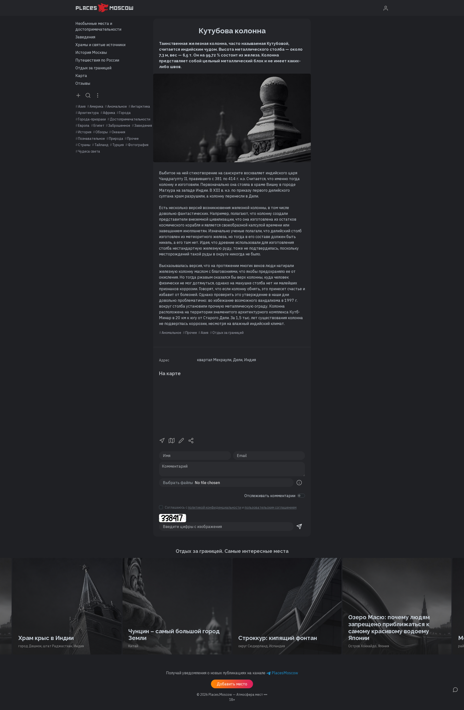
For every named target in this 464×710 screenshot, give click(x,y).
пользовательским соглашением (271, 507)
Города (125, 113)
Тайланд (101, 145)
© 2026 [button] (232, 694)
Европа (83, 125)
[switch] (301, 496)
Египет (99, 125)
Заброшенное (119, 125)
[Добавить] (78, 95)
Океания (118, 132)
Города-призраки (92, 119)
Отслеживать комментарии (269, 495)
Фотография (138, 145)
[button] (162, 440)
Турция (118, 145)
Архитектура (88, 113)
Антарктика (140, 106)
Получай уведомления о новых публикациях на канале (232, 672)
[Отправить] (299, 526)
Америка (96, 106)
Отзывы (82, 83)
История (84, 132)
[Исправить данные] (181, 440)
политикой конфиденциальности (214, 507)
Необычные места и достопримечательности (98, 26)
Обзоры (101, 132)
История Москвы (91, 52)
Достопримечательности (130, 119)
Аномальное (117, 106)
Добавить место (232, 684)
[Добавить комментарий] (455, 689)
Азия (82, 106)
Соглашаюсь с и (231, 507)
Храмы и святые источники (100, 44)
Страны (84, 145)
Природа (116, 138)
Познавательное (91, 138)
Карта (81, 75)
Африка (109, 113)
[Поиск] (88, 95)
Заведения (85, 37)
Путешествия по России (97, 60)
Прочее (133, 138)
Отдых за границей (93, 67)
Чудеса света (89, 151)
